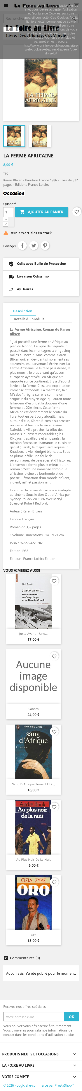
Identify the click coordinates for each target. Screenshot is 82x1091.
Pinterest (45, 245)
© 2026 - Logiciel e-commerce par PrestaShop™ (38, 1085)
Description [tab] (22, 311)
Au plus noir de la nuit (33, 859)
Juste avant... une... (33, 633)
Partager (22, 245)
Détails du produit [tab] (29, 319)
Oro (33, 935)
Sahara (33, 709)
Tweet (33, 245)
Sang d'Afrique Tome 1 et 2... (33, 784)
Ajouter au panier (41, 212)
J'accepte (11, 29)
